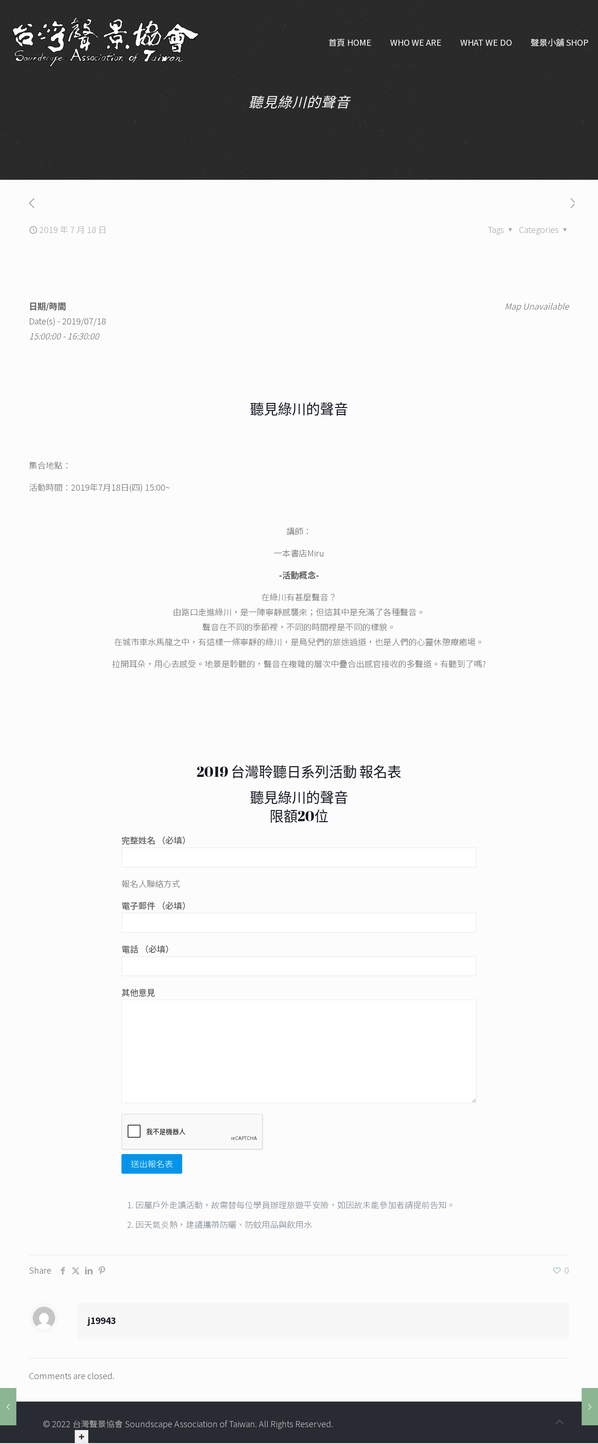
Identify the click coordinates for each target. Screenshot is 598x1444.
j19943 (101, 1320)
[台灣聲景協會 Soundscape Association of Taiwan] (105, 42)
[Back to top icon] (559, 1421)
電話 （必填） (147, 949)
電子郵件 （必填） (156, 905)
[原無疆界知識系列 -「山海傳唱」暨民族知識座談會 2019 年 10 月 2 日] (590, 1406)
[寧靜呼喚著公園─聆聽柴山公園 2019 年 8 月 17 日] (8, 1406)
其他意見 (138, 992)
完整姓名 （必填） (156, 840)
